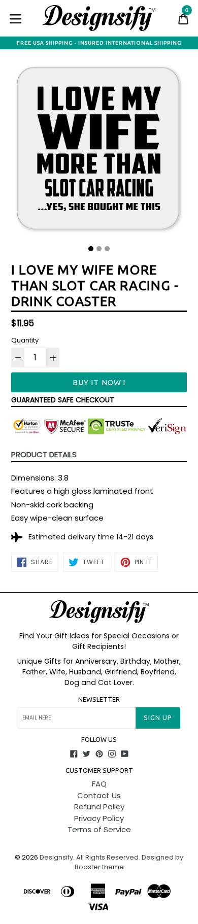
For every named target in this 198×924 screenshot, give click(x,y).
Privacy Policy (99, 818)
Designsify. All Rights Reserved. (90, 857)
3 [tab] (107, 248)
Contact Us (99, 795)
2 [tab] (99, 248)
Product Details (44, 454)
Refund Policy (99, 806)
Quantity (25, 340)
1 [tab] (90, 248)
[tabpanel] (99, 151)
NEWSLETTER (99, 699)
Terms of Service (99, 829)
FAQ (99, 783)
